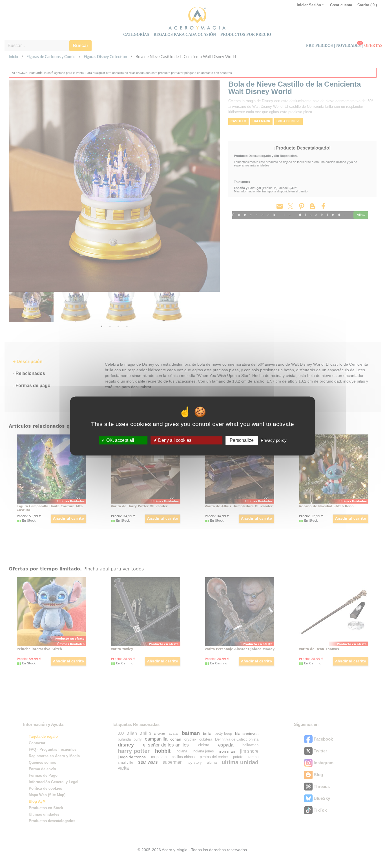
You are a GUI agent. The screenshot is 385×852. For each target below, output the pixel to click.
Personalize (242, 440)
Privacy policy (274, 440)
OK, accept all (119, 440)
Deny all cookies (174, 440)
